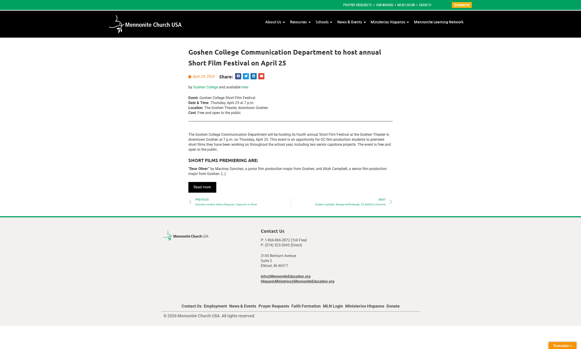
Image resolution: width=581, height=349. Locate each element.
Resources (298, 22)
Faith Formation (306, 306)
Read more (202, 187)
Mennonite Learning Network (438, 22)
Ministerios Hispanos (388, 22)
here (244, 87)
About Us (273, 22)
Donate (393, 306)
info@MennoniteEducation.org (285, 276)
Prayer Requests (357, 5)
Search (425, 5)
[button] (238, 76)
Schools (322, 22)
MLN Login (406, 5)
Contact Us (192, 306)
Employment (215, 306)
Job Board (384, 5)
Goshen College (205, 87)
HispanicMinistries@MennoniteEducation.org (297, 281)
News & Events (349, 22)
